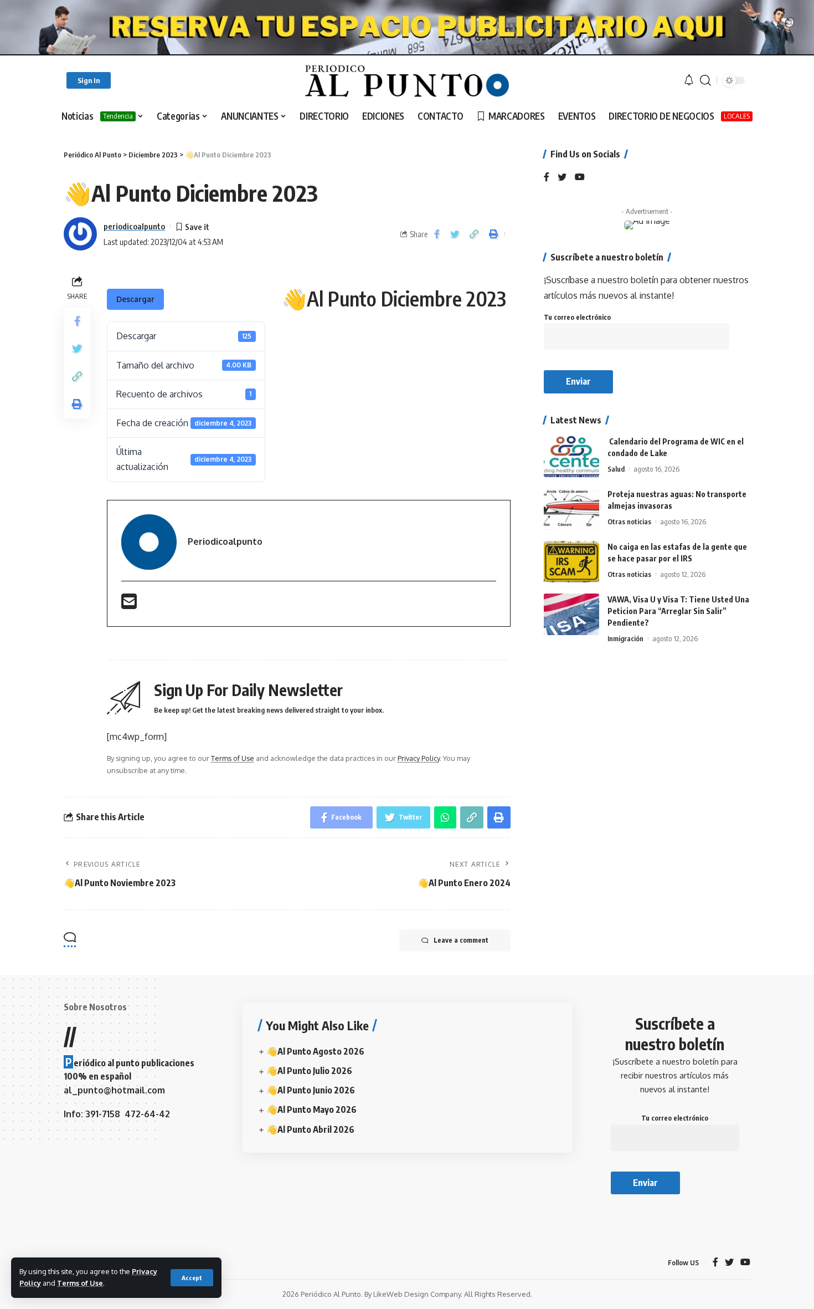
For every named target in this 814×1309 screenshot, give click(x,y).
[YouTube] (580, 178)
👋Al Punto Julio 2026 (309, 1070)
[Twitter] (562, 178)
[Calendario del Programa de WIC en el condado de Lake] (571, 456)
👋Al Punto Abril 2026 (310, 1129)
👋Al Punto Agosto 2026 (315, 1051)
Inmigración (625, 638)
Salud (616, 468)
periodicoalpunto (134, 226)
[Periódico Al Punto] (407, 80)
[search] (705, 80)
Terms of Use (80, 1283)
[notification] (688, 80)
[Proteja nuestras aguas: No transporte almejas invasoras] (571, 509)
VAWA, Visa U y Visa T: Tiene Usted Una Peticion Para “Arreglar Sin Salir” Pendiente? (678, 611)
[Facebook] (546, 178)
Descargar (135, 299)
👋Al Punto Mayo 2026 (311, 1109)
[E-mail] (129, 604)
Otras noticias (629, 521)
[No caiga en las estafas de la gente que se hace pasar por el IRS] (571, 561)
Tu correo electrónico (577, 317)
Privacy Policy (419, 758)
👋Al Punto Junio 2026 (310, 1090)
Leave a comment (461, 940)
